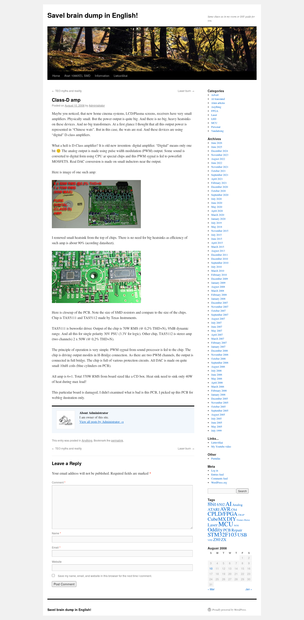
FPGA (214, 111)
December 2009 (219, 278)
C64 (234, 509)
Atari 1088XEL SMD (77, 75)
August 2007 (218, 318)
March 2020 (217, 214)
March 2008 (217, 290)
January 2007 (218, 346)
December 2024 (219, 151)
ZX (223, 539)
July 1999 (216, 430)
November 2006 (219, 354)
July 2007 (216, 322)
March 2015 (217, 246)
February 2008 (219, 294)
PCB (227, 530)
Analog (237, 504)
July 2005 (216, 418)
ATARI (213, 509)
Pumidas (215, 458)
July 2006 (216, 370)
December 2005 (219, 398)
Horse (247, 519)
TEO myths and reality (67, 91)
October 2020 (218, 190)
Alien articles (218, 103)
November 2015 (219, 230)
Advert (215, 95)
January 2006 (218, 394)
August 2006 (218, 366)
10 (211, 568)
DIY (231, 518)
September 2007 (219, 314)
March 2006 (217, 386)
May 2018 (216, 226)
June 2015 (216, 238)
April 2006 (217, 382)
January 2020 (218, 218)
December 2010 (219, 258)
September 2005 (219, 410)
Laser (214, 115)
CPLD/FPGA (222, 513)
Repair (236, 530)
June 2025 (216, 147)
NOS (236, 525)
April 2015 (217, 242)
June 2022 (216, 162)
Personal (215, 127)
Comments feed (219, 478)
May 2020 (216, 206)
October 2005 (218, 406)
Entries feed (217, 474)
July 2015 (216, 234)
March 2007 (217, 338)
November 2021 (219, 166)
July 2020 (216, 198)
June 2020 (216, 202)
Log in (214, 470)
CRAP (241, 514)
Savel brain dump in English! (92, 15)
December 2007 (219, 302)
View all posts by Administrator (101, 422)
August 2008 (218, 286)
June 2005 (216, 422)
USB (242, 534)
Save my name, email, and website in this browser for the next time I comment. (105, 576)
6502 (221, 504)
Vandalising (217, 131)
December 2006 (219, 350)
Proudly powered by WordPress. (229, 609)
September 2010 (219, 262)
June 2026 (216, 143)
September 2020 (219, 194)
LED (213, 119)
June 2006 (216, 374)
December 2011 (219, 254)
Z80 (216, 539)
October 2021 (218, 170)
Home (56, 75)
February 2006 (219, 390)
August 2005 (218, 414)
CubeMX (217, 518)
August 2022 (218, 158)
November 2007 (219, 306)
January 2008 (218, 298)
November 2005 (219, 402)
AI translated (218, 99)
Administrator (97, 105)
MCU (214, 123)
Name (56, 533)
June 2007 (216, 326)
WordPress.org (219, 482)
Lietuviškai (121, 75)
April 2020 (217, 210)
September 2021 (219, 174)
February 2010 (219, 274)
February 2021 (219, 182)
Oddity (215, 529)
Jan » (248, 589)
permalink (117, 440)
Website (57, 561)
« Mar (211, 589)
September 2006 (219, 362)
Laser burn (186, 91)
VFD (210, 540)
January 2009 (218, 282)
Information (102, 75)
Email (56, 547)
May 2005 (216, 426)
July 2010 (216, 266)
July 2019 (216, 222)
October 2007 (218, 310)
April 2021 (217, 178)
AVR (225, 508)
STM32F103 (222, 534)
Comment (58, 482)
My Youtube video (221, 446)
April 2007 (217, 334)
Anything (87, 440)
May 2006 (216, 378)
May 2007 (216, 330)
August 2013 (218, 250)
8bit (212, 503)
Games (240, 519)
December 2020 (219, 186)
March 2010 (217, 270)
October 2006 (218, 358)
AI (228, 503)
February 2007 (219, 342)
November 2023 (219, 154)
